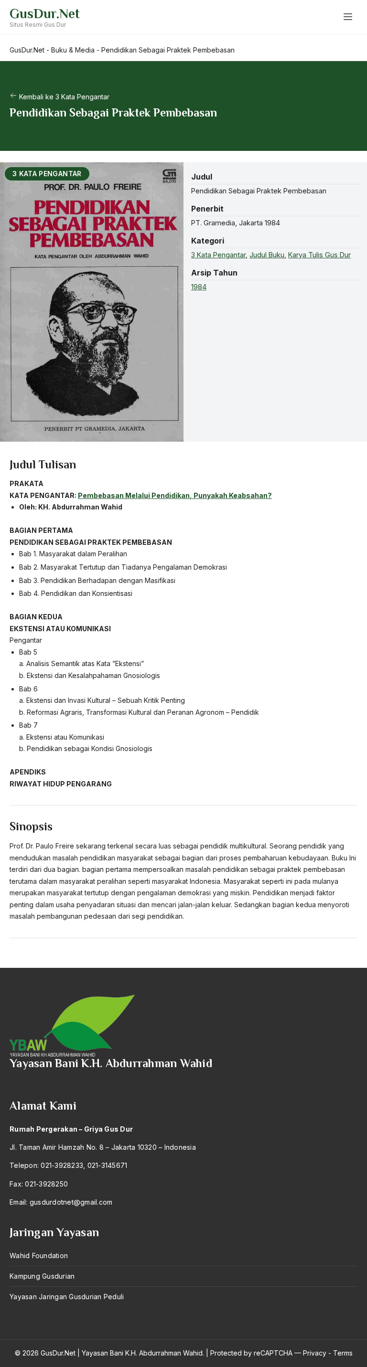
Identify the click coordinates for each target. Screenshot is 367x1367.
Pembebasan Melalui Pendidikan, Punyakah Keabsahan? (175, 495)
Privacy (314, 1353)
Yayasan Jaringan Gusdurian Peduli (67, 1297)
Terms (343, 1353)
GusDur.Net (45, 13)
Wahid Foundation (39, 1255)
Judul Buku (266, 255)
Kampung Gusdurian (42, 1276)
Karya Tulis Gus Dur (319, 255)
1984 (198, 287)
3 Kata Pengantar (218, 255)
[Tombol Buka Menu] (347, 16)
